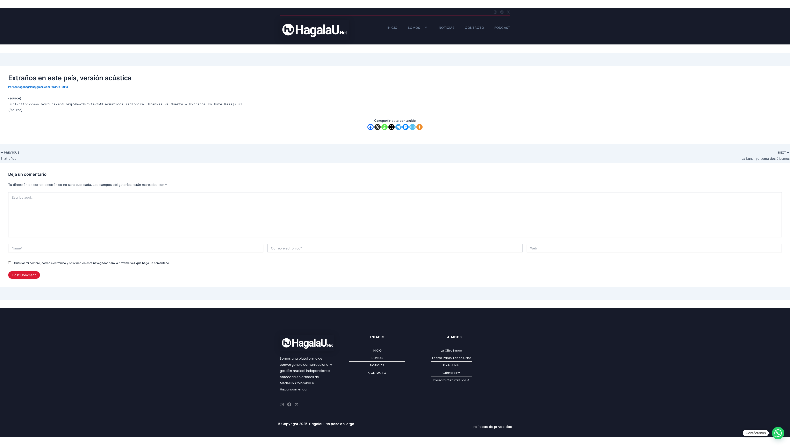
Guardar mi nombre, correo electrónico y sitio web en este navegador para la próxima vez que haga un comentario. (92, 263)
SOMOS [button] (414, 28)
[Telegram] (398, 127)
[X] (377, 127)
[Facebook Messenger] (405, 127)
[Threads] (391, 127)
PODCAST (502, 28)
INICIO (392, 28)
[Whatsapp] (384, 127)
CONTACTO (474, 28)
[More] (419, 127)
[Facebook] (370, 127)
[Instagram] (412, 127)
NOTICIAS (446, 28)
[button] (421, 27)
